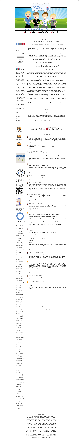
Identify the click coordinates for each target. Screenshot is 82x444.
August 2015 (18, 283)
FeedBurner (20, 62)
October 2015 (18, 280)
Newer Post (29, 308)
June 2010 (18, 387)
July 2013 (17, 323)
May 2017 (18, 254)
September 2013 (19, 320)
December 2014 (19, 294)
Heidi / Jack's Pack (33, 281)
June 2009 (18, 408)
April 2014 (18, 308)
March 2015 (18, 290)
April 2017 (18, 256)
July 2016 (17, 270)
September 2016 (19, 266)
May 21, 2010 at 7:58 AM (37, 137)
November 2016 (19, 263)
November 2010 (19, 379)
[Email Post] (51, 127)
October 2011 (18, 360)
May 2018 (18, 238)
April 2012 (18, 349)
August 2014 (18, 301)
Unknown (31, 261)
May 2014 (18, 306)
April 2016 (18, 271)
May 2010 (18, 389)
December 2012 (19, 335)
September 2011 (19, 361)
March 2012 (18, 351)
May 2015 (18, 287)
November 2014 (19, 296)
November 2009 (19, 400)
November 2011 (19, 358)
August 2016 (18, 268)
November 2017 (19, 245)
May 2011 (18, 368)
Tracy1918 (31, 275)
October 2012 (18, 339)
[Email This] (52, 127)
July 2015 (17, 285)
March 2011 (18, 372)
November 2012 (19, 337)
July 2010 (17, 386)
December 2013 (19, 315)
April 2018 (18, 240)
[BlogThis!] (53, 127)
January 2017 (18, 259)
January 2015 (18, 292)
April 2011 (18, 370)
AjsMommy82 (32, 194)
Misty (30, 137)
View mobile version (46, 309)
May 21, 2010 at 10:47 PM (38, 252)
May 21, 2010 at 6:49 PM (37, 228)
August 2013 (18, 322)
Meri (44, 127)
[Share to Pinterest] (55, 127)
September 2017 (19, 249)
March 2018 (18, 242)
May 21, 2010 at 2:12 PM (40, 194)
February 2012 (19, 353)
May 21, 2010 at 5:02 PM (42, 213)
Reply (30, 142)
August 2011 (18, 363)
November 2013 (19, 316)
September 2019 (19, 230)
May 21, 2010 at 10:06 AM (38, 164)
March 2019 (18, 231)
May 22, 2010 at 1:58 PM (38, 275)
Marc (30, 182)
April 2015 (18, 289)
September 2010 (19, 382)
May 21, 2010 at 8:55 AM (36, 145)
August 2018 (18, 236)
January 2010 (18, 396)
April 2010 (18, 391)
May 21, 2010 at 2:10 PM (36, 182)
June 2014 (18, 304)
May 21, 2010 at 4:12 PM (37, 203)
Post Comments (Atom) (49, 313)
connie (30, 151)
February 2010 (19, 394)
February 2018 (19, 243)
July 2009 (18, 407)
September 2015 (19, 282)
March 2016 (18, 273)
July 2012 (17, 344)
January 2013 (18, 334)
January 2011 (18, 375)
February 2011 (18, 374)
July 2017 (17, 250)
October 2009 (18, 401)
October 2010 (18, 381)
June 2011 (18, 367)
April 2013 (18, 328)
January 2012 (18, 355)
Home (46, 308)
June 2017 (18, 252)
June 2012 (18, 346)
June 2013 (18, 325)
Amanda (31, 164)
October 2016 (18, 264)
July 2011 (17, 365)
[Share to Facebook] (54, 127)
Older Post (64, 308)
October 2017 (18, 247)
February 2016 (19, 275)
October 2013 (18, 318)
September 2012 (19, 341)
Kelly (30, 145)
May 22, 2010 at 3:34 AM (39, 261)
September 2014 (19, 299)
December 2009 (19, 398)
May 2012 (18, 348)
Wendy (30, 228)
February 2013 (19, 332)
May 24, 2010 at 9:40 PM (42, 281)
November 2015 (19, 278)
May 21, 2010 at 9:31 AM (37, 151)
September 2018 (19, 235)
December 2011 (19, 356)
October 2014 (18, 297)
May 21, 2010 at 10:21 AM (39, 175)
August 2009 (18, 405)
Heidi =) (30, 252)
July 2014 (17, 302)
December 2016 (19, 261)
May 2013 (18, 327)
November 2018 (19, 233)
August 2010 (18, 384)
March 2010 (18, 393)
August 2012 (18, 342)
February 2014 (19, 311)
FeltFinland (31, 175)
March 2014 (18, 309)
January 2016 (18, 276)
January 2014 (18, 313)
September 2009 (19, 403)
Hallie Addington (33, 213)
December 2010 (19, 377)
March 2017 (18, 257)
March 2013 (18, 330)
